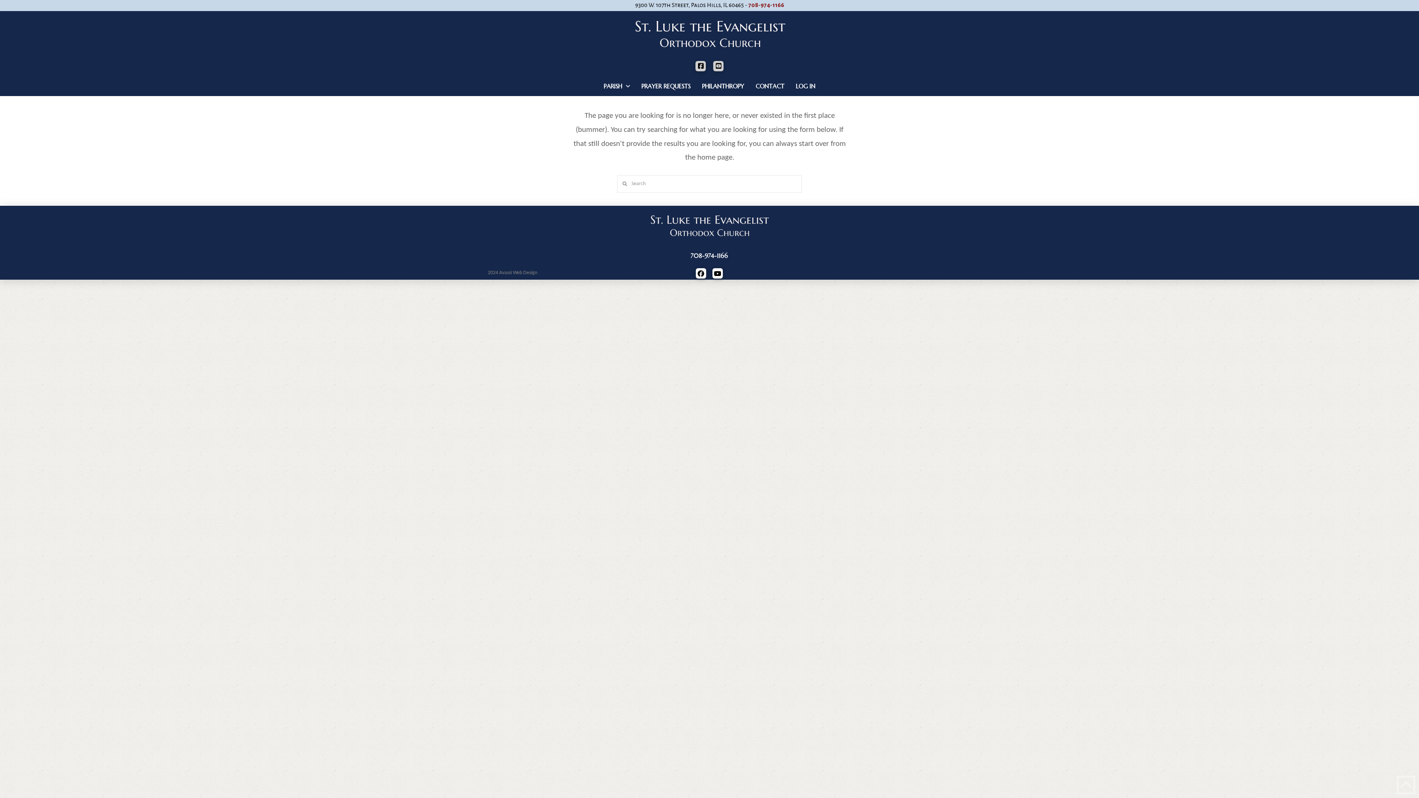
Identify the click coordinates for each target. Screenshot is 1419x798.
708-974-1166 (766, 5)
